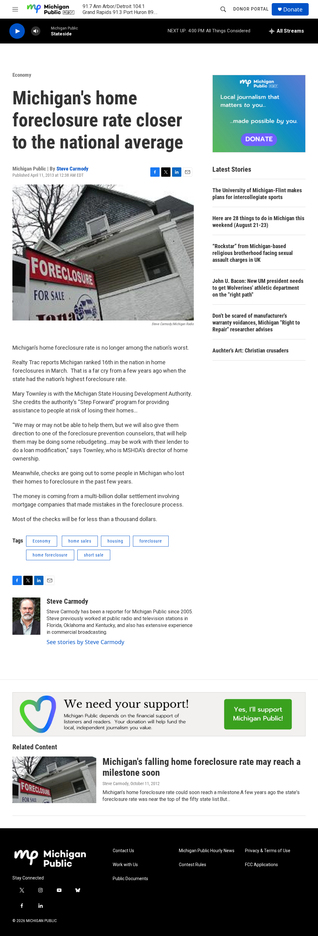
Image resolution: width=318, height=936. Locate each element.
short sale (94, 554)
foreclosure (150, 540)
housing (115, 540)
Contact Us (123, 850)
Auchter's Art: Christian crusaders (250, 350)
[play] (17, 31)
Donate (292, 9)
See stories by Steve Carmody (85, 642)
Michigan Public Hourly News (206, 850)
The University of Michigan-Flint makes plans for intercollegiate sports (257, 193)
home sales (79, 540)
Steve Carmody (73, 169)
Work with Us (125, 864)
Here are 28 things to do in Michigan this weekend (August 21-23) (258, 221)
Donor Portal (251, 9)
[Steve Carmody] (26, 616)
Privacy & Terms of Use (267, 850)
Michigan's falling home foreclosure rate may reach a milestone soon (201, 767)
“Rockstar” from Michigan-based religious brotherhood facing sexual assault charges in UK (252, 253)
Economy (21, 75)
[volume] (35, 31)
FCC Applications (261, 864)
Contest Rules (192, 864)
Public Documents (130, 878)
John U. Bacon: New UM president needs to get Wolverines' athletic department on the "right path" (257, 288)
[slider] (46, 31)
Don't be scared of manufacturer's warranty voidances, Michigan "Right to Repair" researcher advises (256, 322)
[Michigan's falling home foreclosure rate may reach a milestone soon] (54, 780)
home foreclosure (50, 554)
